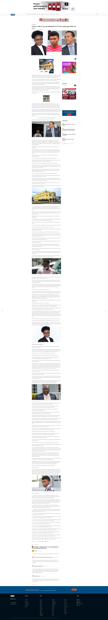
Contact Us (26, 605)
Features (47, 14)
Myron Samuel (34, 113)
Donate (69, 114)
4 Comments (64, 126)
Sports (34, 14)
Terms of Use (27, 602)
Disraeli (38, 152)
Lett (40, 152)
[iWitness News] (12, 595)
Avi (51, 109)
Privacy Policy (27, 603)
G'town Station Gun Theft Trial (35, 544)
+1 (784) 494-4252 (13, 602)
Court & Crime (34, 24)
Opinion (38, 14)
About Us (26, 599)
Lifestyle (43, 14)
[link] (12, 15)
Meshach (36, 110)
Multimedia (52, 14)
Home (28, 14)
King (52, 109)
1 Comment (64, 131)
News (31, 14)
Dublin (39, 110)
